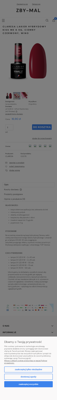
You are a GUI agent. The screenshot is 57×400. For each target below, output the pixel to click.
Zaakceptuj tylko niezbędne (28, 369)
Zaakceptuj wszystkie (28, 384)
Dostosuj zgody (28, 377)
